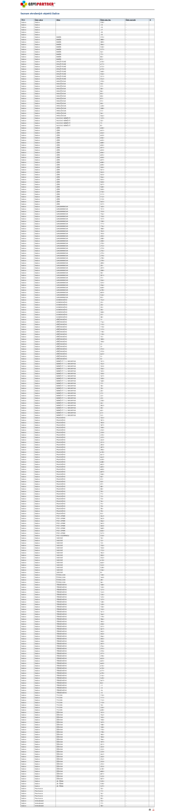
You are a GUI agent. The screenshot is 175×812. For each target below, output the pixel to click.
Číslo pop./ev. (105, 20)
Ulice (58, 20)
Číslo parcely (131, 20)
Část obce (39, 20)
